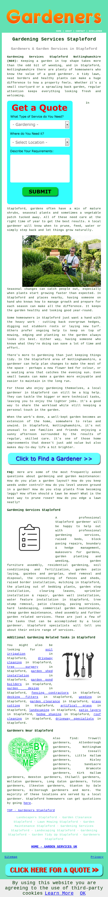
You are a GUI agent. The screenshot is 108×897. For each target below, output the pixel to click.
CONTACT (80, 31)
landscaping (39, 710)
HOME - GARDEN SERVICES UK (54, 847)
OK (83, 893)
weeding (85, 697)
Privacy (97, 857)
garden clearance (45, 701)
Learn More (59, 893)
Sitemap (10, 857)
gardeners (60, 790)
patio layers (90, 710)
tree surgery (22, 666)
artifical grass (76, 705)
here (27, 803)
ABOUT (68, 31)
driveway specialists (75, 718)
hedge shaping (48, 714)
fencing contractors (50, 692)
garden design (23, 688)
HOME (58, 31)
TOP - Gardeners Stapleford (31, 810)
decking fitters (22, 697)
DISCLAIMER (95, 31)
